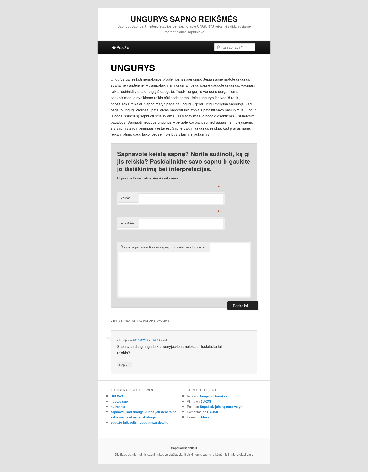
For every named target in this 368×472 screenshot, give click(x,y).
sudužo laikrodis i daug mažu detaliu (139, 422)
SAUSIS (213, 411)
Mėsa (205, 417)
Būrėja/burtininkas (213, 396)
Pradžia (122, 47)
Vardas (126, 197)
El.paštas (127, 222)
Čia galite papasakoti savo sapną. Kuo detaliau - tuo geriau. (164, 247)
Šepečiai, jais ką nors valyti (221, 406)
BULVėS (117, 396)
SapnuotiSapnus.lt (184, 448)
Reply (124, 364)
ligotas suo (119, 401)
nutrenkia (118, 406)
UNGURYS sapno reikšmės (184, 18)
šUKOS (206, 401)
